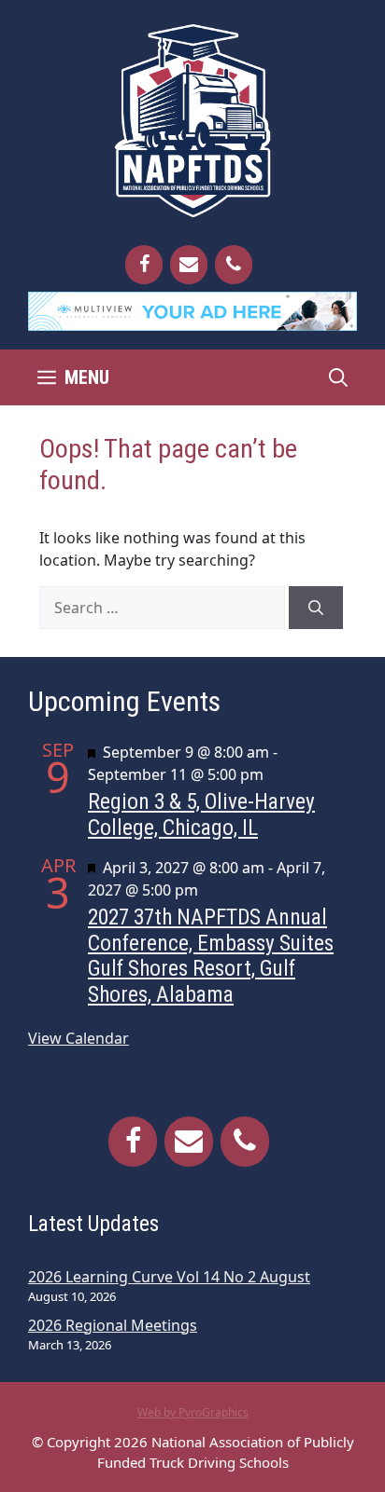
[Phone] (233, 264)
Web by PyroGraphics (193, 1412)
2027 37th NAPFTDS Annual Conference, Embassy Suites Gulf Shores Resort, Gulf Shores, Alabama (211, 956)
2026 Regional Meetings (112, 1325)
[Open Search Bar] (338, 377)
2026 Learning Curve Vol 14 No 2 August (169, 1276)
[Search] (316, 607)
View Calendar (78, 1038)
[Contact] (188, 264)
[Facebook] (144, 264)
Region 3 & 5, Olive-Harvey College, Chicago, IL (201, 814)
